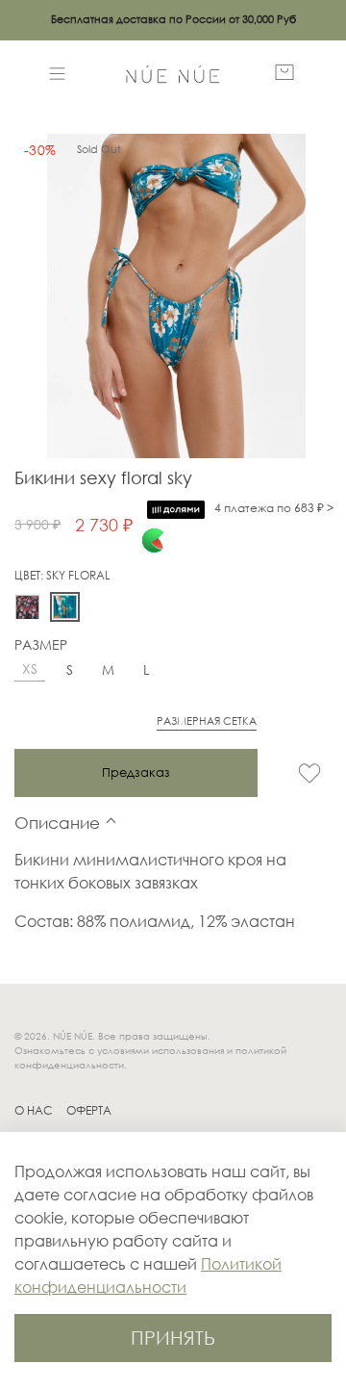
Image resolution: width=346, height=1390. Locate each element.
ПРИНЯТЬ (173, 1337)
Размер (40, 645)
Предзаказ (136, 772)
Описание (57, 822)
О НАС (33, 1111)
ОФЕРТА (88, 1111)
